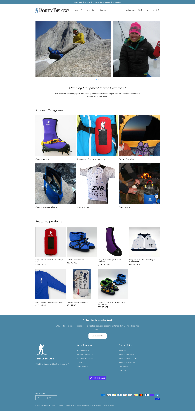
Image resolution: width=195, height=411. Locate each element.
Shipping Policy (83, 350)
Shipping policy (96, 405)
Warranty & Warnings (85, 358)
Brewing (123, 207)
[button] (85, 10)
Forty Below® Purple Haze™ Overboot (109, 261)
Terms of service (108, 405)
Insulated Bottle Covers (89, 159)
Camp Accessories (45, 207)
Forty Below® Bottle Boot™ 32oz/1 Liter (49, 261)
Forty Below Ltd (46, 405)
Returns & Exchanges (85, 354)
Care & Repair (124, 366)
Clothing (81, 207)
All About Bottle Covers (127, 362)
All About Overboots (126, 354)
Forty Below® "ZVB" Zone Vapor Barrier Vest (142, 261)
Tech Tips (122, 370)
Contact (80, 362)
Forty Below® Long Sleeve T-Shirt (49, 302)
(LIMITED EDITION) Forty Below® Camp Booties (111, 303)
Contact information (83, 405)
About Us (122, 350)
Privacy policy (70, 405)
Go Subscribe (97, 336)
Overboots (40, 159)
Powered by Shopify (57, 405)
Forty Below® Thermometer (78, 302)
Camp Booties (126, 159)
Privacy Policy (82, 366)
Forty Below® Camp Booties (78, 260)
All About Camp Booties (128, 358)
